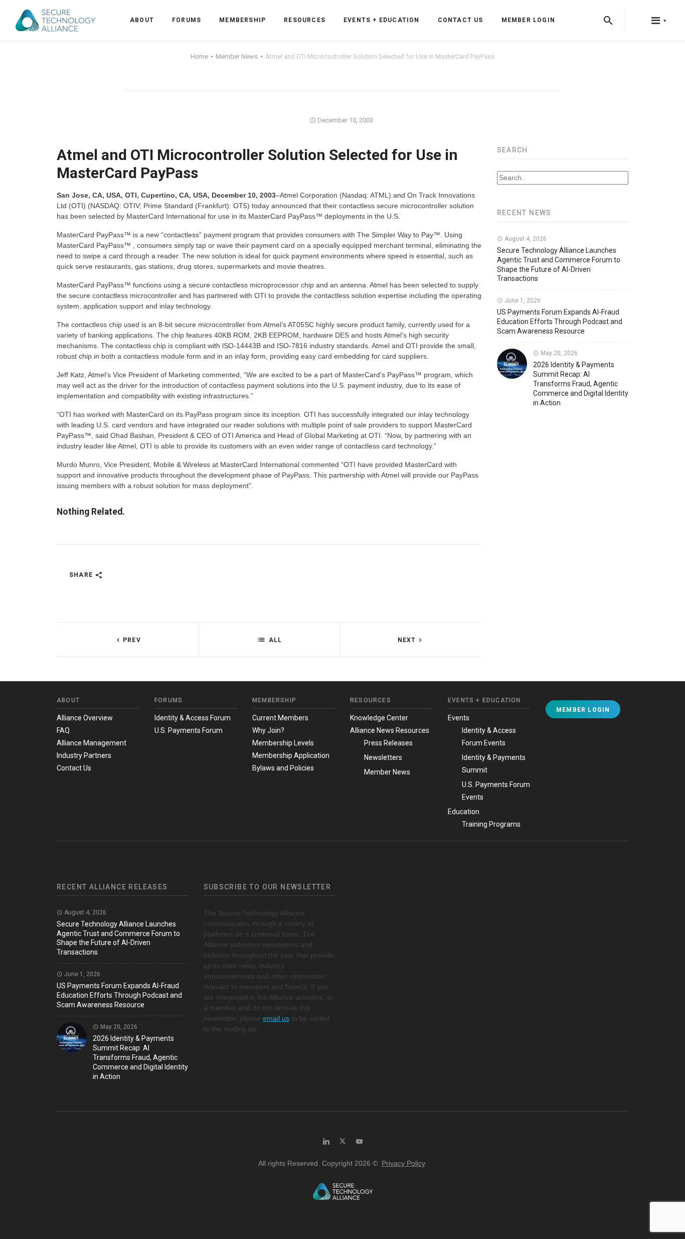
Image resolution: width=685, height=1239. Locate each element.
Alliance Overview (85, 718)
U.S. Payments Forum (188, 730)
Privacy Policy (403, 1163)
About (142, 20)
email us (276, 1018)
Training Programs (491, 824)
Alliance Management (91, 743)
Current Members (280, 718)
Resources (304, 20)
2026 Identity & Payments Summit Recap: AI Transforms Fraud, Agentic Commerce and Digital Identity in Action (580, 384)
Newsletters (383, 757)
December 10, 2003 (344, 120)
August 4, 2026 (525, 238)
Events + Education (382, 20)
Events (458, 718)
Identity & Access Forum (192, 718)
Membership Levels (283, 743)
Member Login (528, 20)
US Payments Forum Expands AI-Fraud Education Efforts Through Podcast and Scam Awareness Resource (559, 321)
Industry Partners (84, 755)
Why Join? (268, 730)
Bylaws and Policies (283, 768)
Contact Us (460, 20)
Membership (242, 20)
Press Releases (388, 743)
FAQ (63, 730)
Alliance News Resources (389, 730)
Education (463, 812)
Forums (186, 20)
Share (82, 574)
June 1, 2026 (522, 300)
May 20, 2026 (558, 353)
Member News (387, 772)
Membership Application (290, 755)
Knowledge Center (379, 718)
